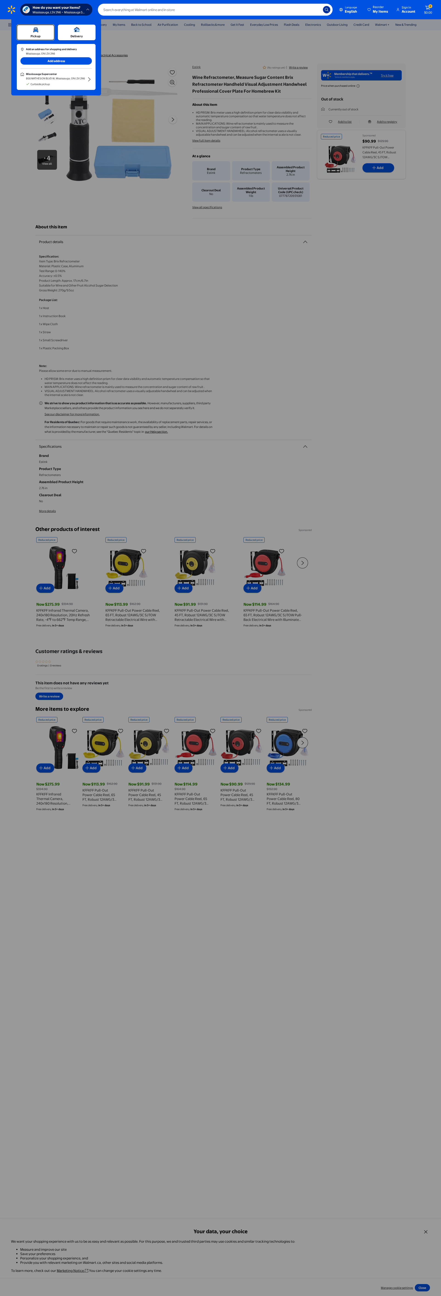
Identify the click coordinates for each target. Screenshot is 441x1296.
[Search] (326, 9)
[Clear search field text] (316, 10)
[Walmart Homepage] (11, 10)
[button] (378, 10)
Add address (56, 61)
